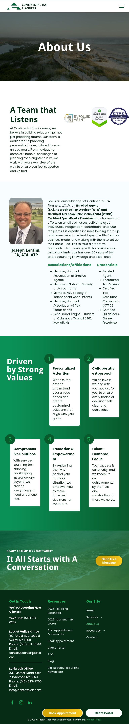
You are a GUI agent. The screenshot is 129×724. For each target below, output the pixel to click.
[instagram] (21, 702)
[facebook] (12, 702)
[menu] (121, 6)
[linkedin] (30, 702)
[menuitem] (64, 611)
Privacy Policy (94, 719)
